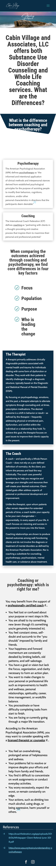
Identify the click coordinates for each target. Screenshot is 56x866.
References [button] (11, 827)
